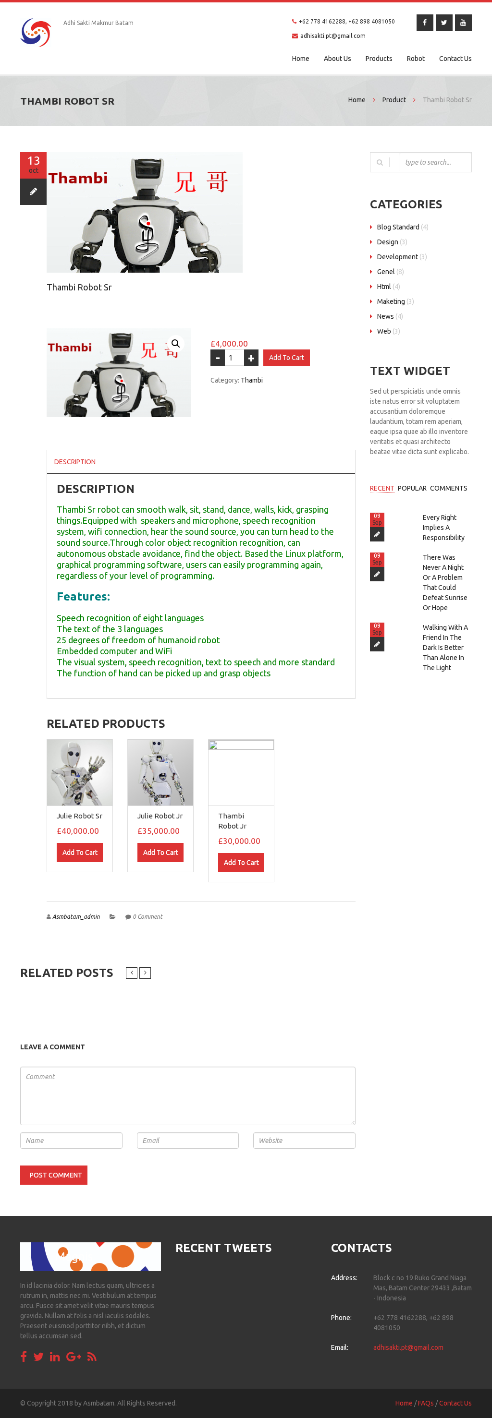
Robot (416, 58)
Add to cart (286, 357)
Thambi (252, 380)
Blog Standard (398, 227)
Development (397, 257)
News (385, 316)
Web (384, 331)
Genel (386, 272)
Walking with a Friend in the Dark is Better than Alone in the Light (445, 648)
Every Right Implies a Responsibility (444, 527)
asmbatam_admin (76, 916)
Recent (382, 488)
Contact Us (455, 58)
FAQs (426, 1403)
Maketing (391, 301)
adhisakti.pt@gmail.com (333, 36)
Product (394, 100)
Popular (412, 488)
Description (75, 462)
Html (384, 286)
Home (300, 58)
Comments (448, 488)
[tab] (75, 461)
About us (337, 58)
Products (379, 58)
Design (387, 242)
